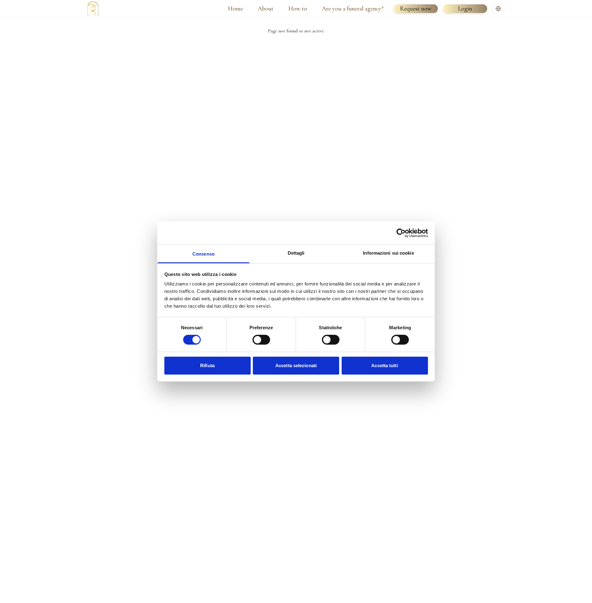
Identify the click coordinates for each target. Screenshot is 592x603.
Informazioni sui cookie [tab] (388, 253)
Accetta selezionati (296, 365)
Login (465, 8)
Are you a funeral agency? (353, 8)
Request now (415, 8)
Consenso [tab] (203, 253)
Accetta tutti (384, 365)
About (265, 8)
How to (297, 8)
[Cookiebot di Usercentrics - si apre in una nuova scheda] (401, 232)
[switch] (261, 340)
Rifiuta (207, 365)
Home (235, 8)
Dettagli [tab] (296, 253)
